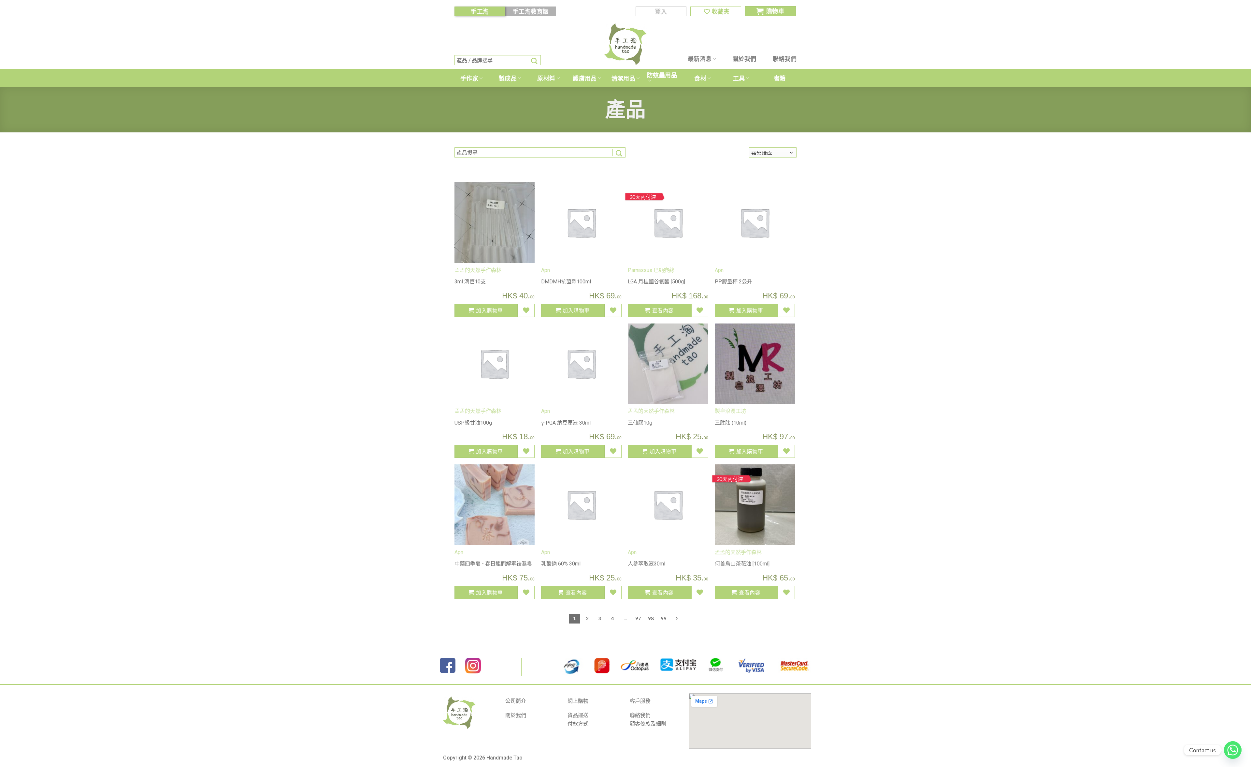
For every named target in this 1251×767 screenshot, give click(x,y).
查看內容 (663, 310)
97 (638, 618)
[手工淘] (625, 44)
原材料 (546, 78)
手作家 (469, 78)
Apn (545, 270)
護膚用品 (585, 78)
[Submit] (534, 60)
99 (664, 618)
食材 (700, 78)
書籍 (780, 78)
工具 (739, 78)
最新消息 (700, 59)
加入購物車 (489, 310)
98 (651, 618)
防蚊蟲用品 (662, 75)
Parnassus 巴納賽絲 (651, 270)
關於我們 (744, 59)
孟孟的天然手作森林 (477, 270)
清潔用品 (623, 78)
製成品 (508, 78)
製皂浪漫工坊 (730, 411)
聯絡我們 (785, 59)
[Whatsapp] (1233, 750)
